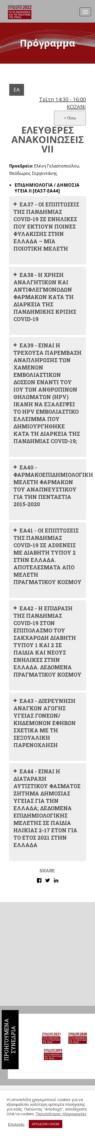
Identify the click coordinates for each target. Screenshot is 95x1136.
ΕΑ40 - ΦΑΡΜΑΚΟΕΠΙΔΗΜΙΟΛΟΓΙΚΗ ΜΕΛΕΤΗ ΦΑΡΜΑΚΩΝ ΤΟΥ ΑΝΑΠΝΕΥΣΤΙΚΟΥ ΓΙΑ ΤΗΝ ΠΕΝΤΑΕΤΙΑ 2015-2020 (49, 486)
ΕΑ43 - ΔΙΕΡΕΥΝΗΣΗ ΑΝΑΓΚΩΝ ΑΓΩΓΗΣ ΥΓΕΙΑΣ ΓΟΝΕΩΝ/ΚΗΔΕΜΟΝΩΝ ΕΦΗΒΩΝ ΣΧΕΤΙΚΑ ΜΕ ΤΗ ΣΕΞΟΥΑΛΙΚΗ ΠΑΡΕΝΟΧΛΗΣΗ (44, 722)
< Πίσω (70, 117)
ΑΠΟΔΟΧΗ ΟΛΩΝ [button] (45, 1124)
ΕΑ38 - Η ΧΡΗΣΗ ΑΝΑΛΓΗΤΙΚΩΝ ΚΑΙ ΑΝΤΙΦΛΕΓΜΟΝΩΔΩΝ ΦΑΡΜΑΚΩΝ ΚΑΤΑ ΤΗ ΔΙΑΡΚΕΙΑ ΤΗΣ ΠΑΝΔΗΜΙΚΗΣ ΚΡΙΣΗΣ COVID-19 (44, 296)
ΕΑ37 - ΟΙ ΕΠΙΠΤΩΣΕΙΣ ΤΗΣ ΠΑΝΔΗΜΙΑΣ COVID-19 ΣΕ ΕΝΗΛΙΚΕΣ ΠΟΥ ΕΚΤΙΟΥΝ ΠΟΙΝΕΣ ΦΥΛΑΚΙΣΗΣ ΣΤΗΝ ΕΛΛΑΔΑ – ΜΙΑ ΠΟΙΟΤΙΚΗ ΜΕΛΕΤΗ (46, 226)
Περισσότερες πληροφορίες (61, 1113)
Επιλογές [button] (16, 1124)
